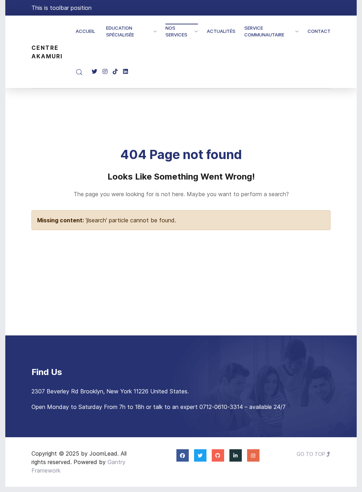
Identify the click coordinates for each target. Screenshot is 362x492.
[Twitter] (94, 72)
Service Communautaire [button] (264, 31)
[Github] (218, 455)
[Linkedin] (125, 72)
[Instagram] (105, 72)
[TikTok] (115, 72)
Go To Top (312, 454)
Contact (319, 31)
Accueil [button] (85, 31)
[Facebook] (182, 455)
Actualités (221, 31)
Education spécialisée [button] (120, 31)
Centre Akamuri (47, 52)
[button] (79, 72)
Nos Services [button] (176, 31)
